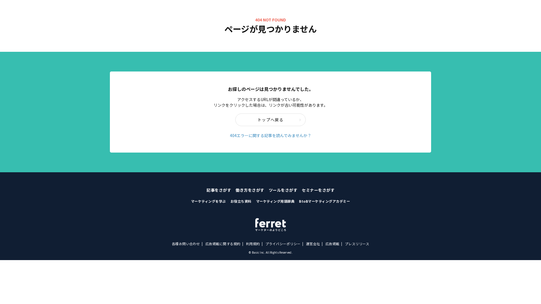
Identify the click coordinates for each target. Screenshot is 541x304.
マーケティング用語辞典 (275, 201)
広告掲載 (332, 243)
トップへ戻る (270, 119)
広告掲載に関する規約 (223, 243)
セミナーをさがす (318, 190)
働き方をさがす (250, 190)
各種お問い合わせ (186, 243)
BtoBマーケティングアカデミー (324, 201)
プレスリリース (357, 243)
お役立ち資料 (241, 201)
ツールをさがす (283, 190)
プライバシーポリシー (283, 243)
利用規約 (253, 243)
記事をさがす (219, 190)
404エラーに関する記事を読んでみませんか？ (270, 135)
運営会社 (313, 243)
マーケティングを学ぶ (208, 201)
